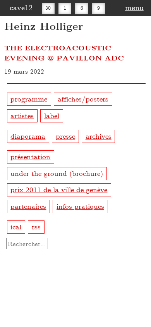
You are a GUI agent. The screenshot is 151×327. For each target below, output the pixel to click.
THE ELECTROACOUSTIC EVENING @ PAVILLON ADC (64, 53)
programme (28, 98)
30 (48, 7)
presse (65, 136)
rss (36, 226)
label (51, 115)
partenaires (28, 206)
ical (15, 226)
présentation (30, 156)
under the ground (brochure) (56, 172)
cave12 (21, 7)
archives (99, 136)
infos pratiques (80, 206)
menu (134, 7)
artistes (22, 115)
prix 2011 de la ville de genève (58, 189)
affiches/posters (83, 98)
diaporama (27, 136)
